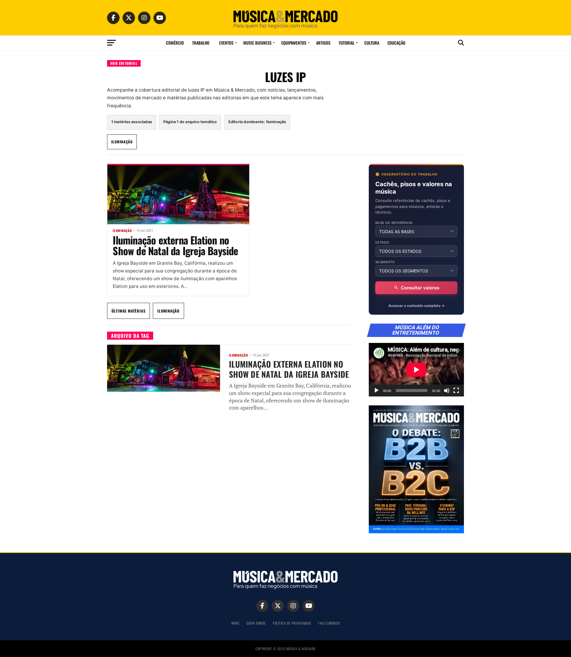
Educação (396, 43)
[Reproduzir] (376, 390)
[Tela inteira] (456, 390)
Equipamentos (293, 43)
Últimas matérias (129, 311)
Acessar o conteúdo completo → (416, 305)
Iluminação (122, 142)
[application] (416, 369)
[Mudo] (447, 390)
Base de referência (394, 223)
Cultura (371, 43)
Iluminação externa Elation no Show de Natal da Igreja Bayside (175, 245)
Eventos (226, 43)
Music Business (257, 43)
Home (235, 622)
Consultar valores (420, 288)
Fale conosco (329, 622)
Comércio (175, 43)
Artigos (323, 43)
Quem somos (256, 622)
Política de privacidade (292, 622)
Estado (382, 242)
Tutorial (346, 43)
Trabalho (200, 43)
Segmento (385, 262)
